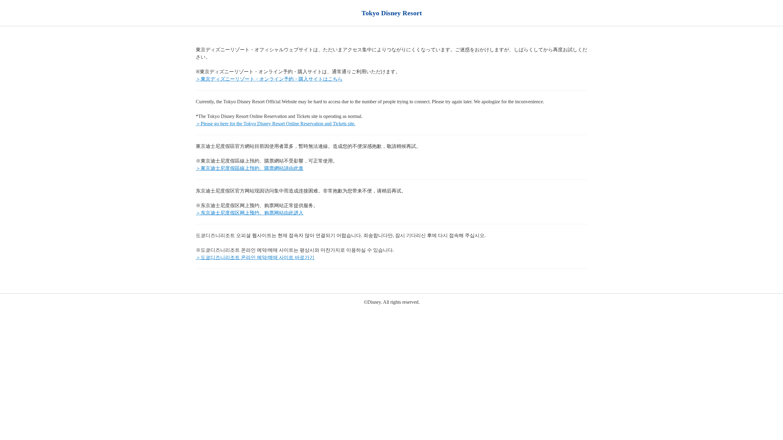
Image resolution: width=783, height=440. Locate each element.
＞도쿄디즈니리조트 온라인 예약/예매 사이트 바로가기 (255, 257)
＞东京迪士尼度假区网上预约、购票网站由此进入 (249, 212)
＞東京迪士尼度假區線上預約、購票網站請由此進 (249, 168)
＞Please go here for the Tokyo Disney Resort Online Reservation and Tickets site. (275, 123)
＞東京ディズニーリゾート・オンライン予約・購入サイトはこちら (269, 79)
